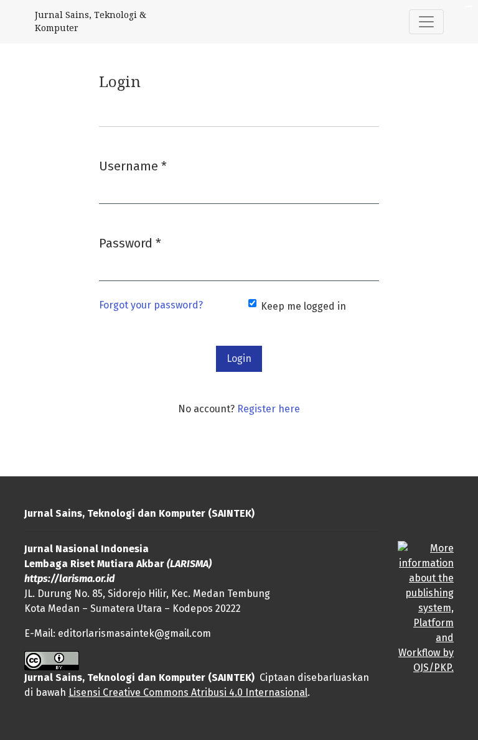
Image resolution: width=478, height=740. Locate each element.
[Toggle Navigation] (426, 21)
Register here (268, 409)
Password (130, 243)
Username (133, 165)
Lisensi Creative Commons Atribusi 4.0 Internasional (187, 692)
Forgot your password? (151, 305)
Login (239, 358)
